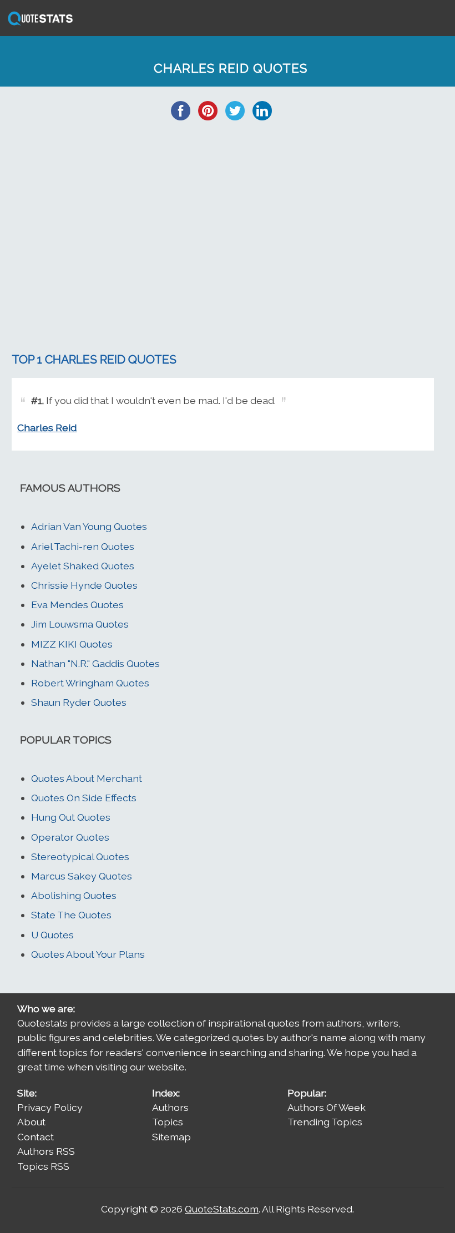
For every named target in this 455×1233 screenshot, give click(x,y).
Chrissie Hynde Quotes (84, 585)
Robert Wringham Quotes (90, 683)
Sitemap (171, 1137)
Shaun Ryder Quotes (79, 702)
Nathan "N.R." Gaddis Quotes (95, 663)
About (31, 1122)
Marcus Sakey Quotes (81, 876)
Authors (170, 1107)
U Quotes (52, 935)
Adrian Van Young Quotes (89, 526)
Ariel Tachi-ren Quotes (82, 546)
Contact (35, 1137)
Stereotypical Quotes (80, 856)
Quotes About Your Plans (88, 954)
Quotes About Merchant (86, 778)
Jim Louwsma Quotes (80, 624)
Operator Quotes (70, 837)
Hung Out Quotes (70, 817)
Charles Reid (47, 427)
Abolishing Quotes (74, 895)
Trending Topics (324, 1122)
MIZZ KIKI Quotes (72, 644)
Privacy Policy (50, 1107)
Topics (167, 1122)
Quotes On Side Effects (83, 798)
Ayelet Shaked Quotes (82, 566)
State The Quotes (71, 915)
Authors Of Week (326, 1107)
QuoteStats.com (222, 1209)
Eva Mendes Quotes (77, 604)
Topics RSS (43, 1166)
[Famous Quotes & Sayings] (38, 24)
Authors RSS (46, 1151)
